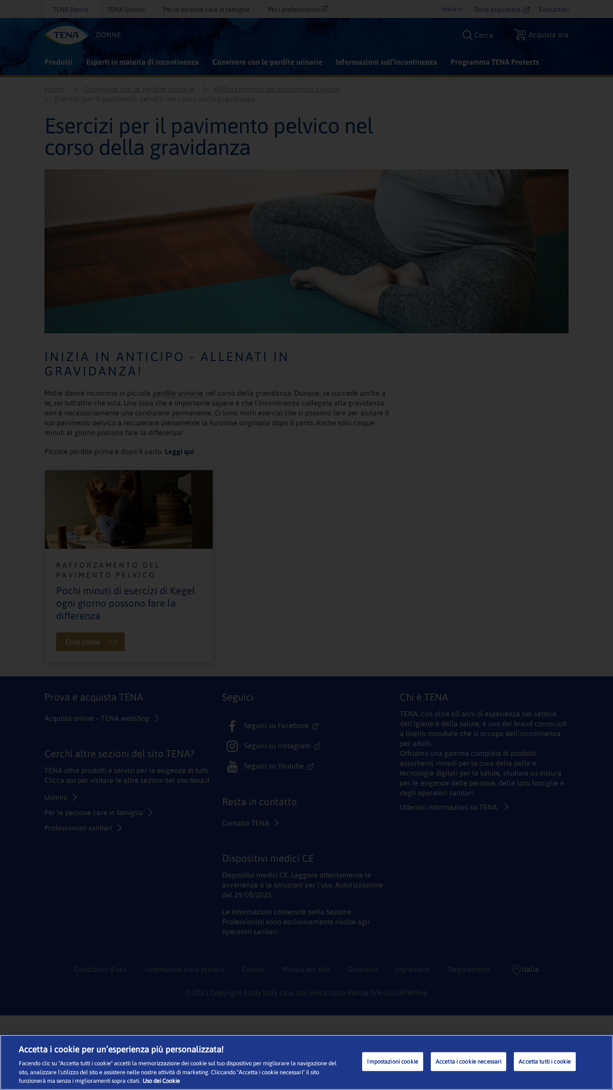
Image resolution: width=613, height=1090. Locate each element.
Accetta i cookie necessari (468, 1061)
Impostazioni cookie (392, 1061)
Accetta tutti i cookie (545, 1061)
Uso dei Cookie (161, 1080)
